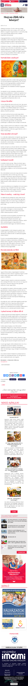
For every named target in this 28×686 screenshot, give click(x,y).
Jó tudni (6, 13)
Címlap (2, 13)
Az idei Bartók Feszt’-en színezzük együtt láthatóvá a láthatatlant (16, 526)
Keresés (24, 5)
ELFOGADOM (14, 683)
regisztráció (12, 379)
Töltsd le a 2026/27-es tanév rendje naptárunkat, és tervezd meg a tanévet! (17, 547)
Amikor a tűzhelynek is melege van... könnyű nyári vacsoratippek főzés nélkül (14, 470)
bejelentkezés (22, 379)
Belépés (12, 1)
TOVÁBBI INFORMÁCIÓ (14, 681)
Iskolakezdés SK (14, 417)
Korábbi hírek (21, 552)
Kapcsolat (7, 670)
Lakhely (21, 1)
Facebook (26, 5)
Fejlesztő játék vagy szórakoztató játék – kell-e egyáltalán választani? (17, 542)
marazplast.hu (4, 361)
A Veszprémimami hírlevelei (21, 673)
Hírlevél (3, 1)
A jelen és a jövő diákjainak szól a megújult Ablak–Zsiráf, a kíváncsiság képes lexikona (17, 532)
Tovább (14, 511)
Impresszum (7, 672)
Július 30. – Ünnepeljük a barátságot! (14, 499)
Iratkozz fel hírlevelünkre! (14, 397)
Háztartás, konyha (13, 13)
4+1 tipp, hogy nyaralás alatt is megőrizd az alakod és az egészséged (14, 444)
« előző (3, 384)
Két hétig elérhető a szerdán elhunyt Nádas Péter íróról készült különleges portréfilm (17, 521)
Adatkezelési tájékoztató (7, 675)
